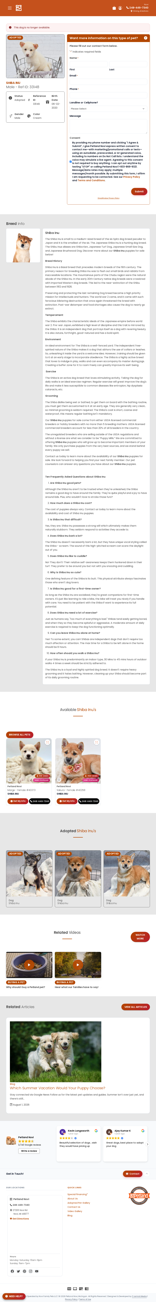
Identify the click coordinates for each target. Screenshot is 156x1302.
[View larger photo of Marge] (47, 742)
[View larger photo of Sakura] (96, 742)
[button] (56, 1144)
